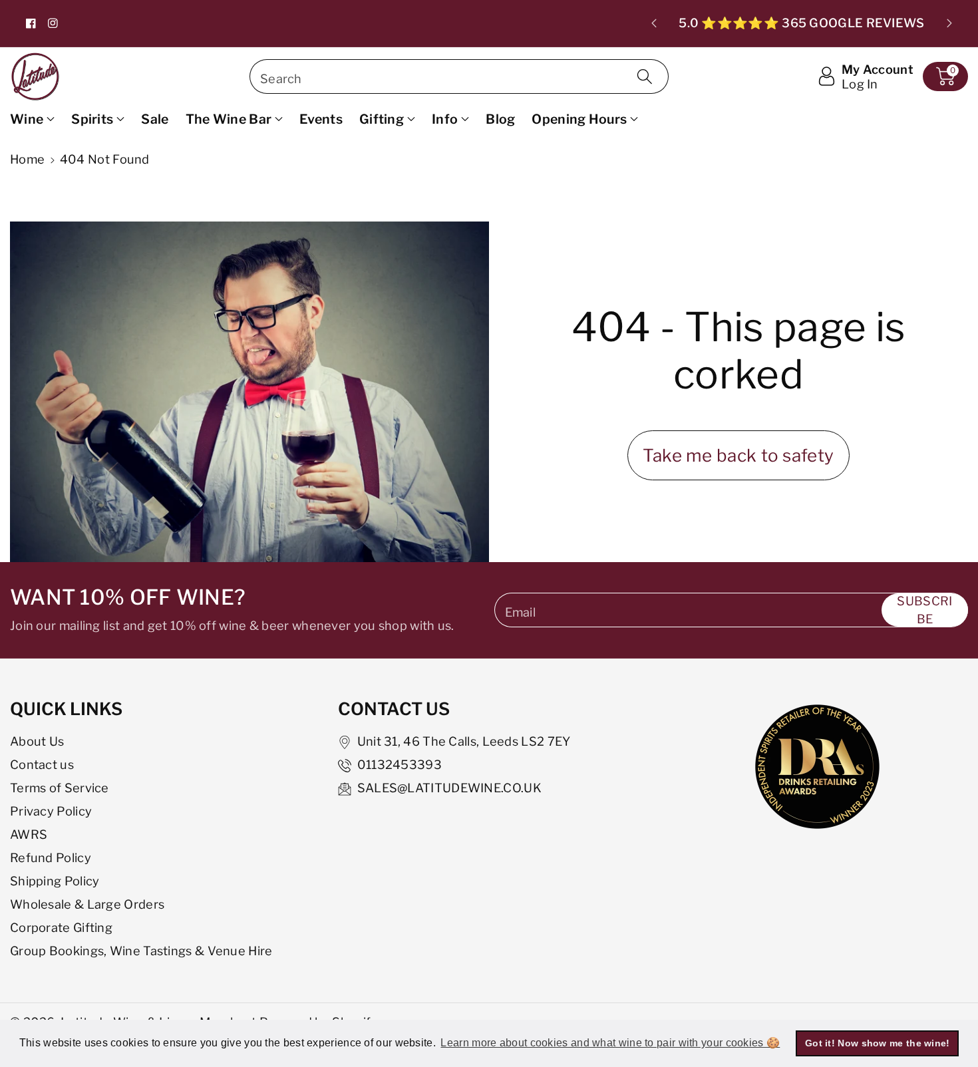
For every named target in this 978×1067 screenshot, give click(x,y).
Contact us (42, 764)
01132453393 (399, 764)
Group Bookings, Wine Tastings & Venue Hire (141, 950)
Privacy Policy (51, 811)
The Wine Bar (229, 119)
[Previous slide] (654, 23)
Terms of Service (59, 787)
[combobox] (459, 76)
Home (27, 159)
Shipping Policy (55, 880)
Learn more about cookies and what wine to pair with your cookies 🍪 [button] (610, 1042)
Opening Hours (579, 119)
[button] (945, 76)
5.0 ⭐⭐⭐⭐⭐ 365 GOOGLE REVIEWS (801, 22)
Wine (26, 119)
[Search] (644, 76)
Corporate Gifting (61, 927)
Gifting (381, 119)
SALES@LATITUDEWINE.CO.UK (449, 787)
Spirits (92, 119)
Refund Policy (50, 857)
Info (445, 119)
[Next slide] (949, 23)
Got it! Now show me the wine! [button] (877, 1043)
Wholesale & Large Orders (87, 904)
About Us (37, 741)
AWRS (28, 834)
